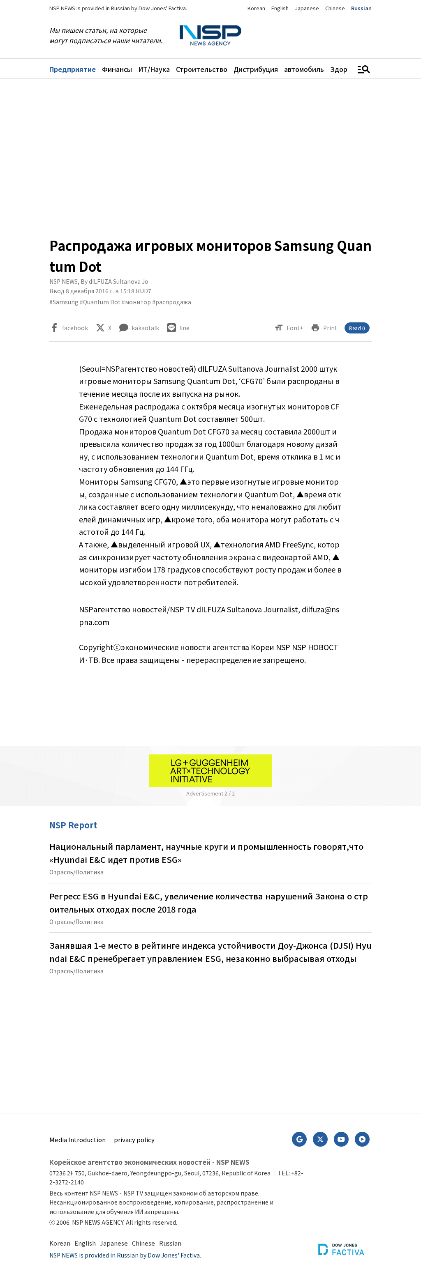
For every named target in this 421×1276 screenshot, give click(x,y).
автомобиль (304, 69)
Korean (256, 8)
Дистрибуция (256, 69)
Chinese (335, 8)
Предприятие (72, 69)
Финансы (117, 69)
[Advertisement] (210, 156)
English (280, 8)
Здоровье (346, 69)
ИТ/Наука (154, 69)
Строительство (201, 69)
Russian (361, 8)
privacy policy (134, 1139)
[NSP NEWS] (210, 35)
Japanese (307, 8)
